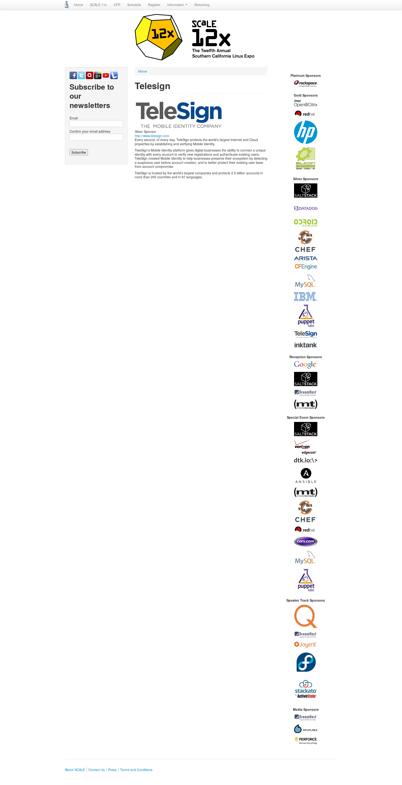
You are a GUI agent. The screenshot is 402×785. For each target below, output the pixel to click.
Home (78, 4)
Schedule (134, 4)
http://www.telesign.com (152, 135)
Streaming (201, 4)
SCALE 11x (98, 4)
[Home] (66, 4)
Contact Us (96, 769)
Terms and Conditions (136, 769)
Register (154, 4)
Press (112, 769)
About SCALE (75, 769)
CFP (117, 4)
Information (176, 4)
